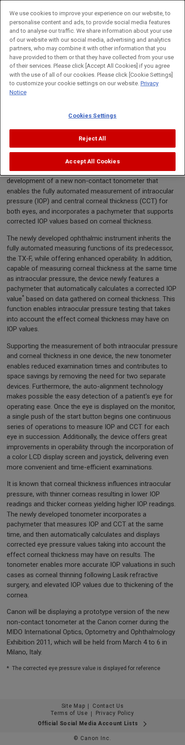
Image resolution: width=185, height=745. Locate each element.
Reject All (92, 138)
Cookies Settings (92, 115)
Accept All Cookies (92, 161)
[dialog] (92, 87)
